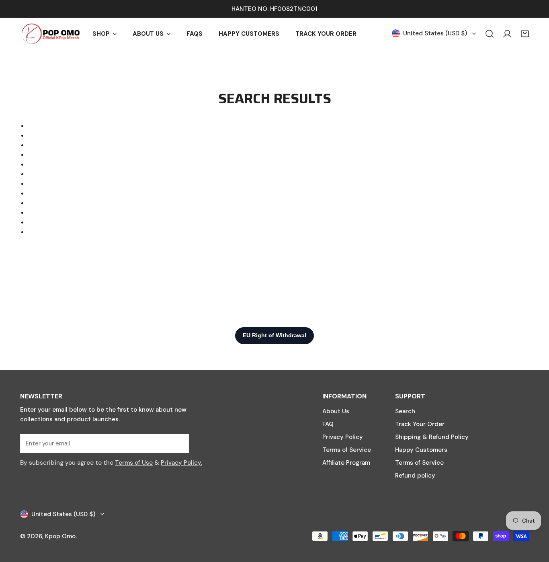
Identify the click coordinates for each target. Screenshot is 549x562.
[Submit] (178, 443)
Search (405, 411)
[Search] (489, 34)
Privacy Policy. (181, 463)
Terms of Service (346, 450)
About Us (335, 411)
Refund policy (415, 476)
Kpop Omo (60, 536)
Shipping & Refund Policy (432, 437)
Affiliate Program (346, 463)
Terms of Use (134, 463)
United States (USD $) (435, 33)
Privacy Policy (342, 437)
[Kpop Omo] (50, 34)
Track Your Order (420, 424)
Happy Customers (421, 450)
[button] (525, 34)
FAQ (328, 424)
